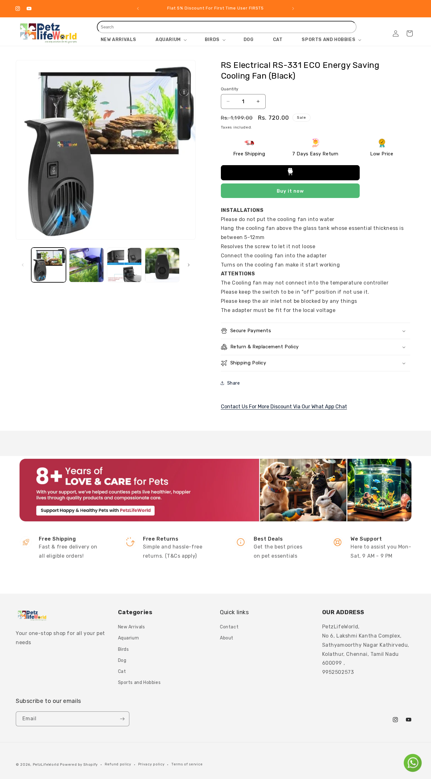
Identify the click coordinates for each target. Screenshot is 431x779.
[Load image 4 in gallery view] (162, 265)
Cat (122, 671)
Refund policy (118, 764)
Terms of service (187, 764)
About (226, 638)
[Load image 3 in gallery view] (124, 265)
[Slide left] (23, 265)
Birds (123, 649)
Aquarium (128, 638)
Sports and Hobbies (139, 682)
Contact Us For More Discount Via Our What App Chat (284, 407)
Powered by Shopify (79, 765)
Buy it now (290, 191)
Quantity (230, 89)
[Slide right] (189, 265)
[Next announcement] (293, 9)
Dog (122, 660)
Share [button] (233, 383)
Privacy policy (151, 764)
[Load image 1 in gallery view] (48, 265)
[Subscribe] (122, 718)
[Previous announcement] (138, 9)
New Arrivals (131, 627)
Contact (229, 627)
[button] (170, 39)
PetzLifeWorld (46, 765)
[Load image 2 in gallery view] (86, 265)
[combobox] (227, 27)
